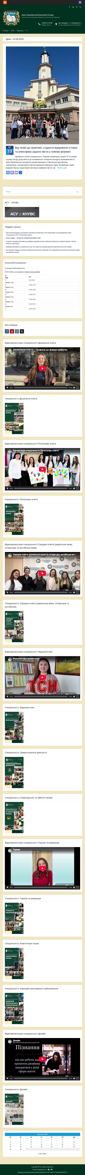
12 (51, 1142)
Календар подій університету (15, 268)
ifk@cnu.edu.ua (46, 25)
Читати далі (62, 168)
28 (74, 1147)
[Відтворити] (8, 388)
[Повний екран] (77, 388)
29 (10, 1149)
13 (62, 1142)
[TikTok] (80, 7)
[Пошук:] (38, 192)
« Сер (40, 1154)
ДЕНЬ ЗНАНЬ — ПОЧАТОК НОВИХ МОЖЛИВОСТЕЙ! (23, 238)
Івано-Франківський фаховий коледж (38, 15)
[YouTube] (73, 7)
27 (62, 1147)
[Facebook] (69, 7)
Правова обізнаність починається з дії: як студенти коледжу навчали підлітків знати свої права (38, 247)
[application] (42, 368)
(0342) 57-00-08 (47, 23)
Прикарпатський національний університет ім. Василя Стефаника (40, 1172)
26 (51, 1147)
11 (41, 1142)
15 (10, 1144)
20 (62, 1144)
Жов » (45, 1154)
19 (51, 1144)
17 (31, 1144)
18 (41, 1144)
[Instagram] (77, 7)
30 (20, 1149)
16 (20, 1144)
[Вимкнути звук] (74, 388)
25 (41, 1147)
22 (10, 1147)
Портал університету (39, 1169)
